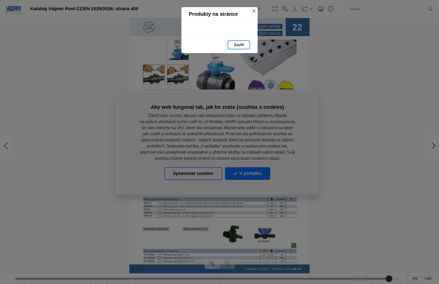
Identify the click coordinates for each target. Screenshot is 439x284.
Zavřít (239, 45)
